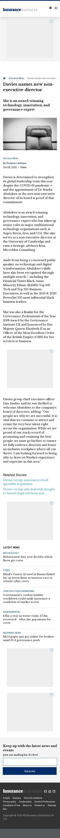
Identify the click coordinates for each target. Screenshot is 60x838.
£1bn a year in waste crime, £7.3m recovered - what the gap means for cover (27, 619)
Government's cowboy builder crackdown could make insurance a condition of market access (26, 598)
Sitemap (52, 805)
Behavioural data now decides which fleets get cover (27, 558)
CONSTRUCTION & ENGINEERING (18, 591)
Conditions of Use (11, 805)
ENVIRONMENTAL (11, 612)
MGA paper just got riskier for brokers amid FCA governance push (28, 638)
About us (27, 805)
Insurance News (16, 78)
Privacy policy (9, 801)
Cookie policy (25, 801)
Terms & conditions (33, 798)
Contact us (39, 805)
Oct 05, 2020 (10, 167)
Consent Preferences (44, 801)
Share (23, 167)
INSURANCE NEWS (12, 633)
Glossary (17, 798)
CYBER (6, 570)
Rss (5, 809)
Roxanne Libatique (16, 163)
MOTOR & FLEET (11, 553)
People (6, 798)
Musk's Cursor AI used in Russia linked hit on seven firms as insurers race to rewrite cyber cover (29, 578)
